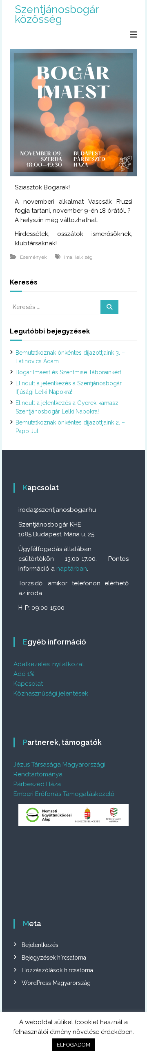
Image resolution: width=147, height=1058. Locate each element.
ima (68, 257)
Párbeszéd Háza (37, 784)
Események (33, 257)
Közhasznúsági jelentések (50, 693)
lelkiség (84, 257)
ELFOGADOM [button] (73, 1045)
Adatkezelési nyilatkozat (48, 664)
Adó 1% (24, 674)
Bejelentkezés (40, 945)
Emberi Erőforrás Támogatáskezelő (63, 794)
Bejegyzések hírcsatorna (54, 957)
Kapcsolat (28, 683)
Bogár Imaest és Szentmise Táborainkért (68, 372)
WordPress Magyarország (56, 983)
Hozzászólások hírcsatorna (57, 970)
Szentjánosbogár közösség (57, 14)
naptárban (71, 568)
